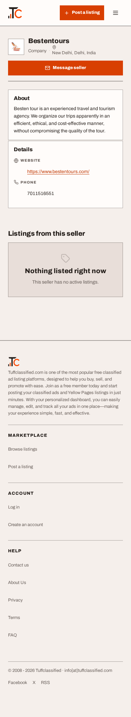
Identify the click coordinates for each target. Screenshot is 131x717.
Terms (14, 617)
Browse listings (22, 449)
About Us (17, 582)
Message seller (69, 67)
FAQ (12, 635)
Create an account (25, 524)
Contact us (18, 565)
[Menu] (115, 12)
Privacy (15, 600)
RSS (45, 682)
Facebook (17, 682)
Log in (13, 507)
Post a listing (20, 466)
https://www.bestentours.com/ (58, 171)
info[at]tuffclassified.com (88, 670)
